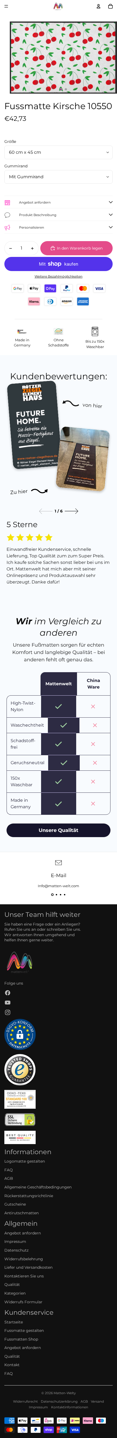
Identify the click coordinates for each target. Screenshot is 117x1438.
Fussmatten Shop (21, 1339)
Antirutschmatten (21, 1212)
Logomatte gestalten (24, 1161)
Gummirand (15, 166)
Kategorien (15, 1293)
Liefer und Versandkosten (28, 1267)
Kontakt (12, 1364)
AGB (8, 1178)
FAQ (8, 1169)
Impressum (15, 1241)
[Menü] (6, 6)
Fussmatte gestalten (24, 1330)
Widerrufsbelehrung (23, 1258)
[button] (52, 894)
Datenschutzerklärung (59, 1401)
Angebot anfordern (22, 1233)
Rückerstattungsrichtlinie (28, 1195)
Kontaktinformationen (69, 1407)
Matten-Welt (64, 1393)
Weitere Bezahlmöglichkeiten (58, 276)
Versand (97, 1401)
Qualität (12, 1284)
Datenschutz (16, 1250)
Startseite (13, 1322)
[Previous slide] (46, 511)
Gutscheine (15, 1204)
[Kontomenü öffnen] (98, 6)
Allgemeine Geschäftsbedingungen (38, 1187)
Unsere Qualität (58, 830)
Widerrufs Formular (23, 1301)
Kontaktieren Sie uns (24, 1276)
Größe (10, 141)
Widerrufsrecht (25, 1401)
